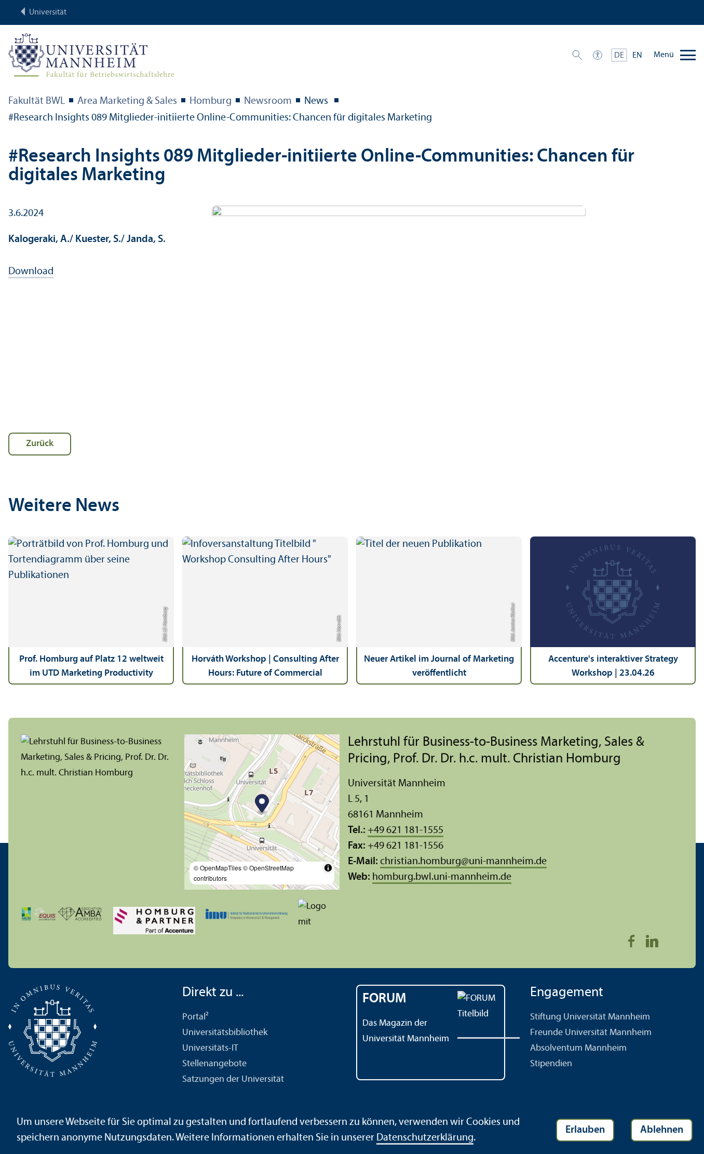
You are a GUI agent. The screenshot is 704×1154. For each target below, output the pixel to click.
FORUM (384, 999)
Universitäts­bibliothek (224, 1033)
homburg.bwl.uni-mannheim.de (441, 877)
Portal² (195, 1017)
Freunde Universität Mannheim (591, 1033)
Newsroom (268, 101)
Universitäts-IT (210, 1048)
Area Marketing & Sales (127, 101)
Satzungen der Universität (233, 1079)
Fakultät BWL (36, 101)
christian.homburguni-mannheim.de (463, 861)
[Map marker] (262, 804)
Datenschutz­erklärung (424, 1138)
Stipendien (551, 1064)
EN (637, 55)
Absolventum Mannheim (578, 1048)
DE (619, 55)
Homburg (210, 101)
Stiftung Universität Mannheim (590, 1017)
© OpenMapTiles (217, 867)
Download (30, 271)
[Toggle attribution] (328, 868)
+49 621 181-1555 (405, 830)
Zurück (39, 444)
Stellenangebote (214, 1064)
